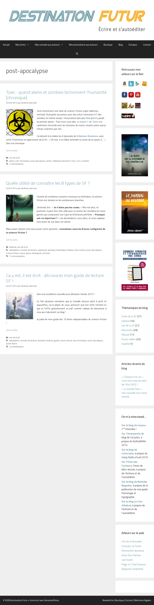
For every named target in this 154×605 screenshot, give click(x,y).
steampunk (36, 253)
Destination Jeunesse (133, 551)
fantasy (70, 250)
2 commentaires (16, 163)
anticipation (14, 250)
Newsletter (108, 600)
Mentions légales (142, 600)
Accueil (6, 44)
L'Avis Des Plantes (131, 555)
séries (49, 160)
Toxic (73, 160)
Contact (147, 44)
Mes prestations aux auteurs (83, 44)
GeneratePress (51, 600)
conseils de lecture (28, 250)
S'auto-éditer (129, 339)
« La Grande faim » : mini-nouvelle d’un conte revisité (134, 393)
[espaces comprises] (132, 569)
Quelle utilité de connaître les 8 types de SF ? (48, 183)
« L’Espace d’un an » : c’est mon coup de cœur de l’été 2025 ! (134, 380)
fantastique (61, 250)
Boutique (108, 44)
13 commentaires (17, 256)
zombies (85, 160)
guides (57, 340)
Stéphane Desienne (61, 160)
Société (125, 344)
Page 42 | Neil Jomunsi (134, 564)
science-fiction (12, 253)
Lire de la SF (14, 157)
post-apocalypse (37, 160)
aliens (11, 160)
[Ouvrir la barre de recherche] (76, 53)
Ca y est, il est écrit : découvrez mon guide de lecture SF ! (55, 278)
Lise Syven (127, 560)
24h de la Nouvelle (132, 541)
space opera (25, 253)
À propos (133, 44)
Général (12, 247)
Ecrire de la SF (129, 316)
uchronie (46, 253)
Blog (121, 44)
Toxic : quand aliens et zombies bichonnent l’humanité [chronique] (56, 95)
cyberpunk (42, 250)
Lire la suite (12, 150)
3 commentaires (16, 346)
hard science (80, 250)
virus (78, 160)
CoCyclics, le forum (131, 546)
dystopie (51, 250)
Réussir (125, 335)
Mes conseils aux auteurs (47, 44)
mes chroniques (22, 160)
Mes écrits (20, 44)
